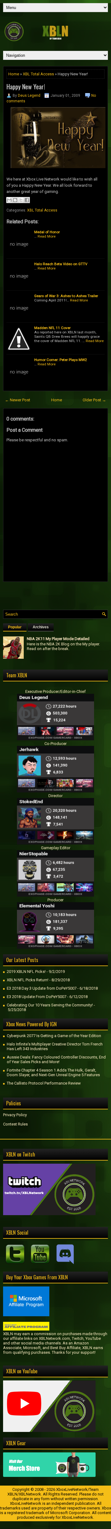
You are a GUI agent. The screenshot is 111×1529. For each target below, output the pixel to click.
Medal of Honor (47, 232)
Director (55, 795)
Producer (55, 900)
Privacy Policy (15, 1114)
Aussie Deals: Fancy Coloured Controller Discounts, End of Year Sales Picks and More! (56, 1059)
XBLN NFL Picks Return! (27, 980)
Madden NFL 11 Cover (52, 328)
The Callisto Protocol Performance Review (44, 1083)
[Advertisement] (57, 594)
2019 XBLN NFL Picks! (26, 971)
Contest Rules (15, 1124)
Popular (15, 627)
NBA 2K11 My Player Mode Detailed (58, 638)
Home (13, 74)
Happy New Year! (25, 86)
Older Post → (94, 400)
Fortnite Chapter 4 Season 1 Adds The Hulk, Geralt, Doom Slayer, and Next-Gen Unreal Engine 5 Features (53, 1072)
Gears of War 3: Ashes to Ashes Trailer (66, 296)
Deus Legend (29, 95)
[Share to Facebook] (27, 200)
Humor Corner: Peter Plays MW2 (60, 360)
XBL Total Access (38, 74)
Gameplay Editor (55, 847)
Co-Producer (55, 743)
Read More (47, 236)
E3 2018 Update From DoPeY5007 (36, 996)
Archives (41, 627)
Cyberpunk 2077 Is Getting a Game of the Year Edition (54, 1035)
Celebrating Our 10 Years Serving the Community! (50, 1005)
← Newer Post (17, 400)
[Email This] (9, 200)
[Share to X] (21, 200)
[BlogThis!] (15, 200)
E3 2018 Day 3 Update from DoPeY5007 (41, 988)
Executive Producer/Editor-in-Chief (55, 691)
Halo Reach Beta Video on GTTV (60, 264)
